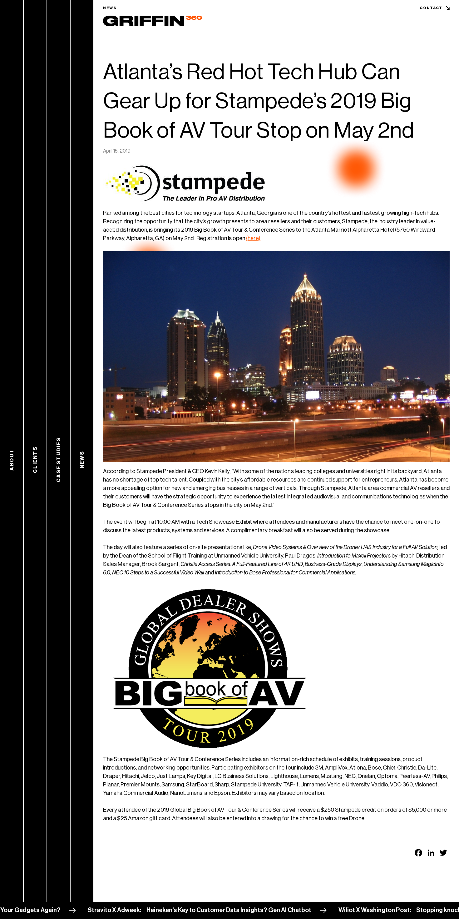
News (110, 8)
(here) (253, 238)
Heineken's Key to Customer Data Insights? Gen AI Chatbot (168, 910)
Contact (431, 8)
